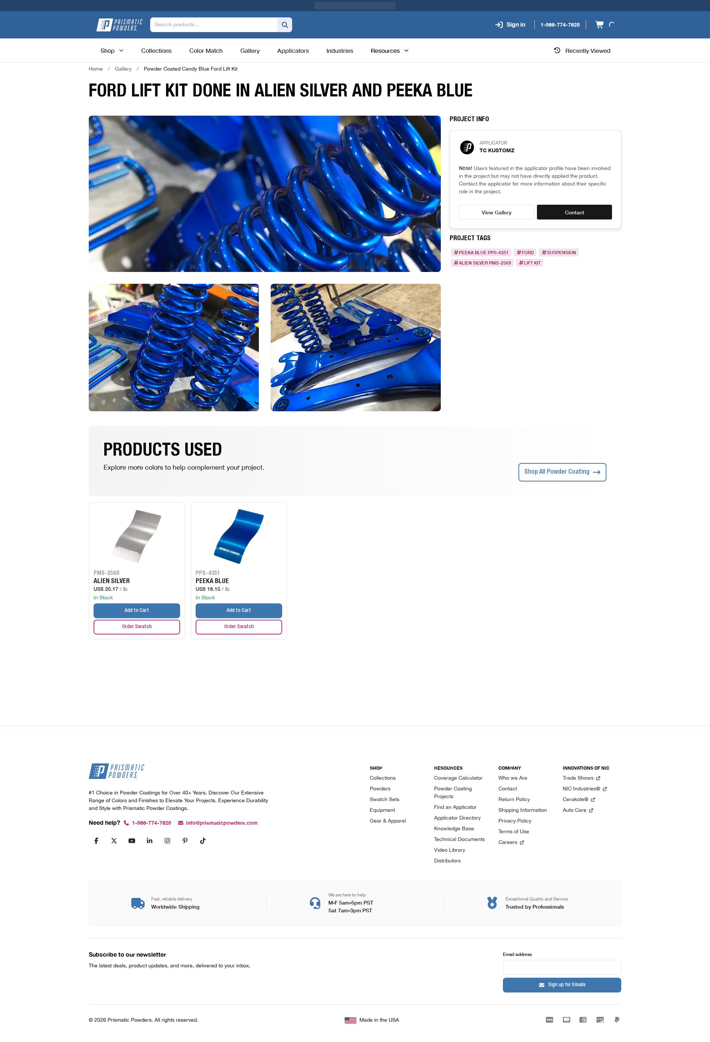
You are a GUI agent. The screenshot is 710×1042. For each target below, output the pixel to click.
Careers (507, 843)
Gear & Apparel (388, 821)
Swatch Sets (384, 800)
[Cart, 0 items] (604, 24)
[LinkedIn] (149, 840)
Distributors (447, 861)
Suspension (561, 252)
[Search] (284, 24)
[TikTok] (202, 840)
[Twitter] (113, 840)
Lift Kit (532, 263)
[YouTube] (131, 840)
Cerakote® (575, 800)
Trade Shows (578, 778)
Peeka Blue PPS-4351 (484, 252)
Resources (385, 50)
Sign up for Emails (567, 985)
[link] (190, 69)
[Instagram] (167, 840)
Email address (517, 954)
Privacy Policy (514, 821)
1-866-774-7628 (151, 823)
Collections (383, 778)
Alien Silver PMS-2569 (485, 263)
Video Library (449, 850)
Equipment (382, 810)
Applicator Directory (457, 818)
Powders (380, 789)
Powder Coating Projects (453, 793)
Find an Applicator (455, 807)
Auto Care (574, 810)
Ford (528, 252)
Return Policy (514, 800)
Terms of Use (513, 832)
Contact (574, 212)
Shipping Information (522, 810)
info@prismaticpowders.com (222, 823)
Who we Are (512, 778)
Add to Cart (137, 610)
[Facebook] (96, 840)
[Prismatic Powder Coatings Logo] (119, 24)
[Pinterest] (185, 840)
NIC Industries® (581, 789)
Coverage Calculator (458, 778)
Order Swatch (137, 627)
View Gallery (496, 212)
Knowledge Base (454, 829)
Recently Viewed (588, 50)
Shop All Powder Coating (556, 472)
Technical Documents (459, 840)
